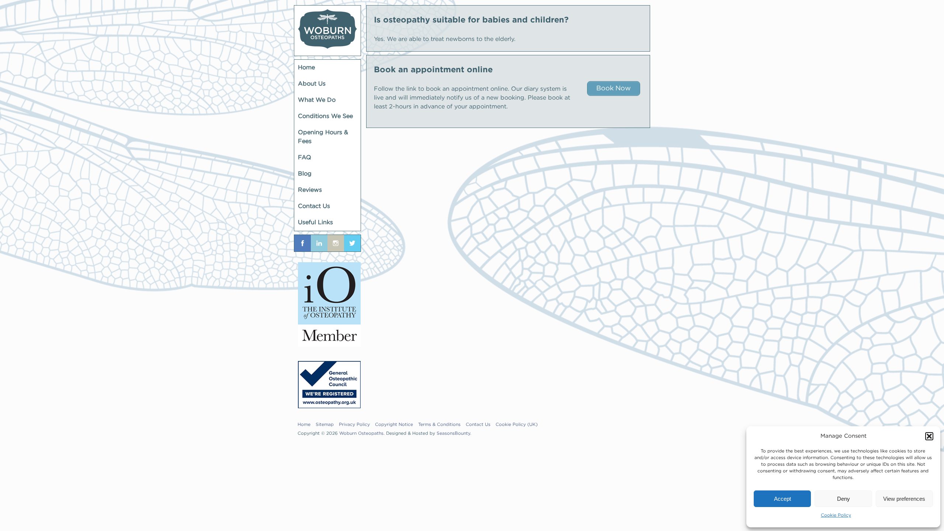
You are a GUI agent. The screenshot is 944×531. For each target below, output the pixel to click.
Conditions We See (325, 116)
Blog (305, 174)
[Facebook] (302, 243)
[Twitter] (352, 243)
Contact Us (314, 206)
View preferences (904, 499)
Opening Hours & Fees (323, 137)
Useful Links (315, 222)
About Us (312, 84)
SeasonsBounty (453, 433)
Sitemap (325, 425)
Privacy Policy (354, 425)
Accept (782, 499)
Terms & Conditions (439, 425)
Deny (843, 499)
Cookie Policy (836, 515)
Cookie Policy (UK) (517, 425)
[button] (929, 436)
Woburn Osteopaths (361, 433)
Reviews (310, 190)
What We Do (317, 100)
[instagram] (335, 243)
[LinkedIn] (319, 243)
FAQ (304, 157)
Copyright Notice (394, 425)
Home (306, 67)
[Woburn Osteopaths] (327, 31)
